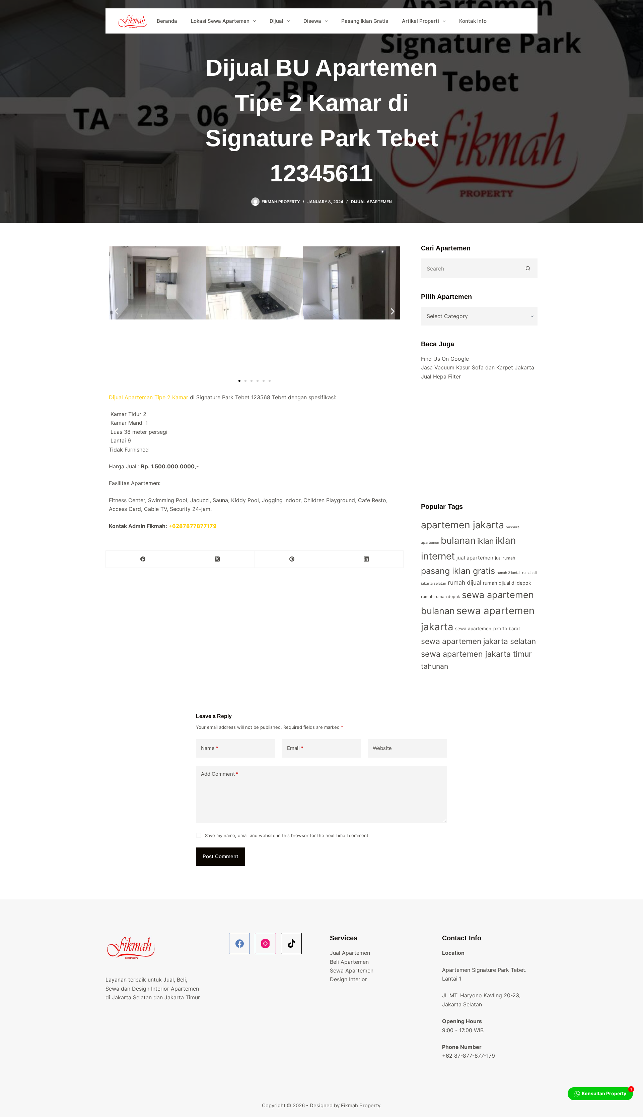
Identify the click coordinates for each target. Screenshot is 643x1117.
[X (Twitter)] (217, 559)
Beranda (167, 21)
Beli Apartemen (349, 961)
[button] (116, 311)
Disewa (312, 21)
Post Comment (220, 856)
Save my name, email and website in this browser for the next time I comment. (287, 835)
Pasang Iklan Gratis (364, 21)
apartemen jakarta (462, 525)
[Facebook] (143, 559)
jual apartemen (474, 557)
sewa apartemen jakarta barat (487, 628)
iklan (485, 541)
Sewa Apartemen (351, 970)
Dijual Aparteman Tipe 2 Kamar (148, 397)
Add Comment (219, 774)
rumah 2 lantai (508, 573)
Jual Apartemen (350, 952)
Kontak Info (473, 21)
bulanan (458, 540)
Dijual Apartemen (371, 201)
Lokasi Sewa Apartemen (220, 21)
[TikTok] (291, 943)
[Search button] (528, 268)
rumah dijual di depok (507, 583)
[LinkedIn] (366, 559)
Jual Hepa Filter (441, 376)
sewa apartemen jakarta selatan (478, 641)
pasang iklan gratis (458, 571)
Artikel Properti (420, 21)
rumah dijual (464, 582)
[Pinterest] (292, 559)
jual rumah (505, 558)
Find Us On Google (445, 358)
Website (382, 748)
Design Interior (348, 979)
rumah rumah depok (440, 596)
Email (295, 748)
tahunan (434, 666)
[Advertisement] (479, 441)
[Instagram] (265, 943)
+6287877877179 (192, 526)
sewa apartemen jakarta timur (476, 654)
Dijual (276, 21)
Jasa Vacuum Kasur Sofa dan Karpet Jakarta (477, 367)
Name (209, 748)
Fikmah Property (360, 1105)
